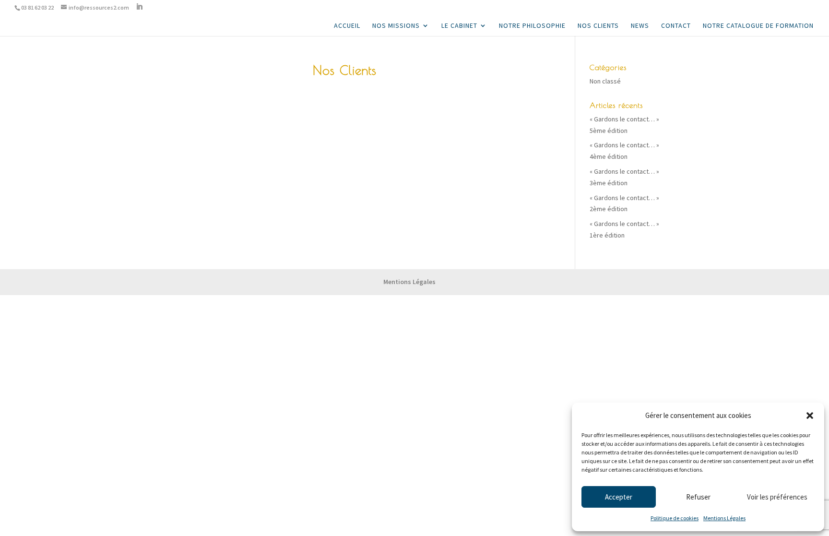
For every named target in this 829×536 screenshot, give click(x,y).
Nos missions (396, 26)
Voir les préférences (777, 496)
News (640, 26)
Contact (676, 26)
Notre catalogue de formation (758, 26)
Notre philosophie (532, 26)
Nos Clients (598, 26)
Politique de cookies (675, 518)
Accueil (347, 26)
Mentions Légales (724, 518)
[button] (810, 415)
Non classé (605, 81)
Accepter (618, 496)
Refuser (698, 496)
